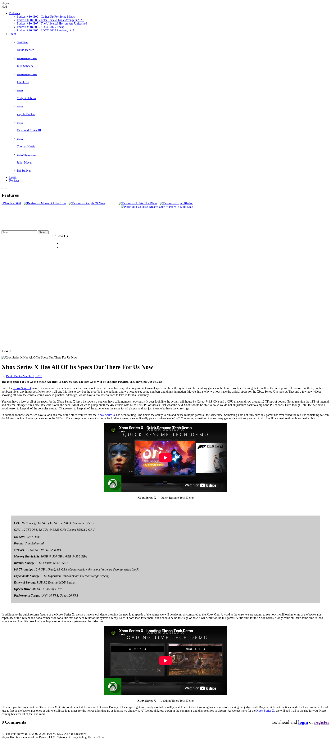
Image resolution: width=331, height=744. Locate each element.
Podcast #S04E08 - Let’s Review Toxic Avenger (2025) (50, 20)
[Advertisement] (169, 287)
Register (14, 180)
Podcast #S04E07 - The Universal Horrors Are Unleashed (52, 23)
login (303, 722)
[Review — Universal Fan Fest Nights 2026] (29, 203)
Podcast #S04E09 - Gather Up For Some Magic (46, 16)
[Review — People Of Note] (160, 203)
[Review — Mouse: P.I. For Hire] (118, 203)
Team (12, 33)
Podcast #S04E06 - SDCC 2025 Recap (40, 27)
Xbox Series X (22, 388)
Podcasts (14, 13)
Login (12, 177)
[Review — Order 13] (17, 206)
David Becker (14, 376)
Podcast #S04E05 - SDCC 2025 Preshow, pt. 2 (45, 30)
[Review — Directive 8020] (76, 203)
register (321, 722)
